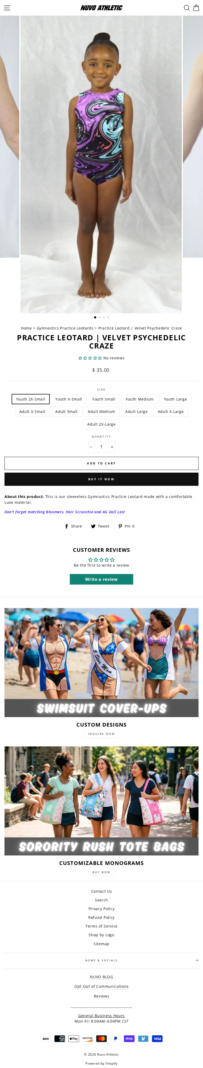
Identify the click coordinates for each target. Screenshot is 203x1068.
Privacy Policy (102, 908)
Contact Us (101, 891)
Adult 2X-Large (101, 424)
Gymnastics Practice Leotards (65, 328)
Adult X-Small (32, 411)
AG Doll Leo (113, 511)
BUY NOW (101, 872)
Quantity (101, 436)
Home (27, 328)
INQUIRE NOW (101, 734)
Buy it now (101, 479)
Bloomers (54, 511)
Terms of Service (101, 926)
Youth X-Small (68, 399)
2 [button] (100, 318)
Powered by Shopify (101, 1063)
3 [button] (104, 318)
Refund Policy (101, 917)
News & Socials (101, 960)
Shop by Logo (101, 934)
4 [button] (108, 318)
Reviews (101, 996)
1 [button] (95, 317)
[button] (90, 357)
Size (101, 389)
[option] (101, 164)
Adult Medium (101, 411)
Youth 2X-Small (30, 399)
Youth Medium (140, 399)
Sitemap (101, 943)
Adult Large (136, 411)
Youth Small (103, 399)
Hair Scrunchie (79, 511)
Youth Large (175, 399)
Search (101, 899)
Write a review (101, 579)
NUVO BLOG (101, 976)
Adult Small (66, 411)
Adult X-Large (171, 411)
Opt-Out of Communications (101, 986)
